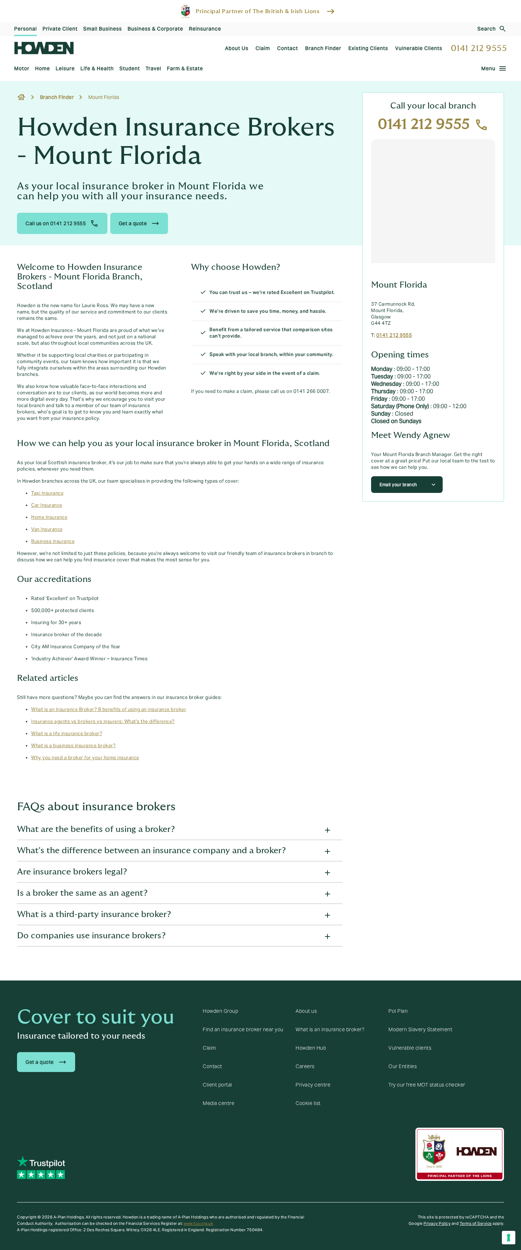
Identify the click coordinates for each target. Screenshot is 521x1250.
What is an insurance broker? (330, 1029)
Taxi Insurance (47, 493)
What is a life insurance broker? (66, 734)
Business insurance (52, 541)
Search (486, 29)
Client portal (217, 1085)
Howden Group (220, 1011)
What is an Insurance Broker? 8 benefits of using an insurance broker (108, 709)
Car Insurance (46, 505)
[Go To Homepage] (44, 48)
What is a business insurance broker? (73, 746)
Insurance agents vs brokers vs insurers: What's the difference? (103, 721)
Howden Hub (311, 1048)
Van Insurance (47, 529)
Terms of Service (476, 1223)
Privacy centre (313, 1085)
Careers (305, 1066)
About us (306, 1011)
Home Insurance (49, 517)
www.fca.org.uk (198, 1223)
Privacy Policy (437, 1223)
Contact (212, 1066)
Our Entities (402, 1066)
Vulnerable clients (409, 1048)
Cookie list (308, 1103)
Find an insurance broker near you (243, 1029)
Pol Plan (398, 1011)
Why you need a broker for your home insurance (85, 758)
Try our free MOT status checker (426, 1085)
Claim (209, 1048)
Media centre (218, 1103)
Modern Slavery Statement (420, 1029)
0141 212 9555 (479, 48)
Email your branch (398, 484)
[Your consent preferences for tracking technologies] (508, 1237)
